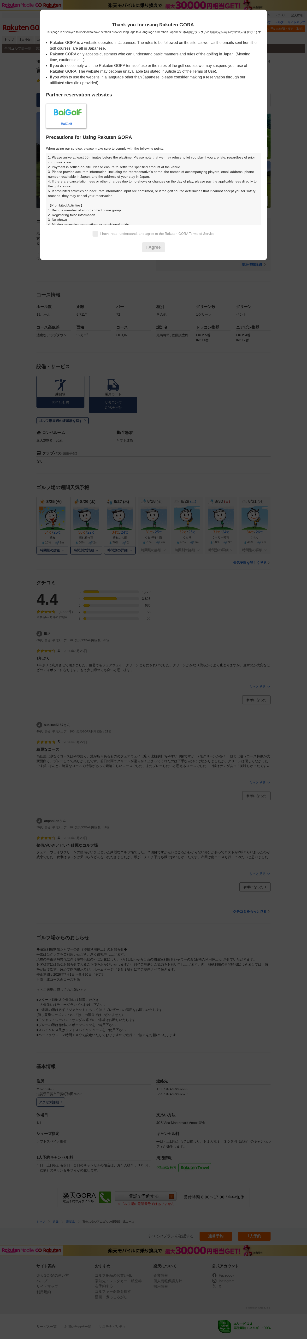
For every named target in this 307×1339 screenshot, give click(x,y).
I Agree (153, 247)
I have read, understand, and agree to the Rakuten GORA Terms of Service (157, 234)
